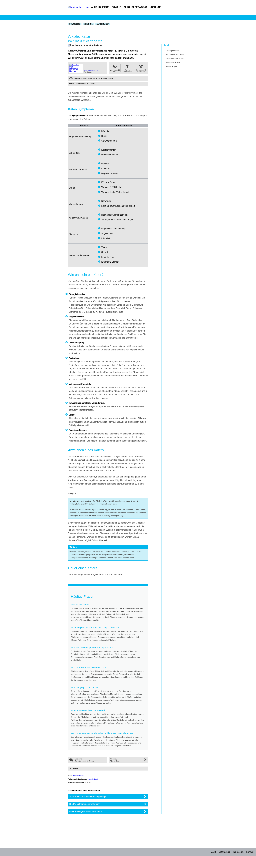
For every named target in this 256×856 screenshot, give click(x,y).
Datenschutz (224, 852)
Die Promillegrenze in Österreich (84, 804)
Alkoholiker (103, 24)
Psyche (116, 7)
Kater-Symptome (172, 51)
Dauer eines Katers (172, 63)
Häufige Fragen (171, 67)
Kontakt (249, 852)
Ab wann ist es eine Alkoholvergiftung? (87, 796)
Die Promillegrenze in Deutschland (85, 811)
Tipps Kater (115, 761)
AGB (213, 852)
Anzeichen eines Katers (174, 59)
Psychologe (88, 72)
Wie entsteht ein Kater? (174, 55)
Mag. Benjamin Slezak (91, 70)
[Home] (78, 7)
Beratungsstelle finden (84, 761)
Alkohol (88, 24)
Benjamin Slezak (78, 775)
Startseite (74, 24)
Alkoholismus (100, 7)
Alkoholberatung (135, 7)
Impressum (238, 852)
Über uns (155, 7)
